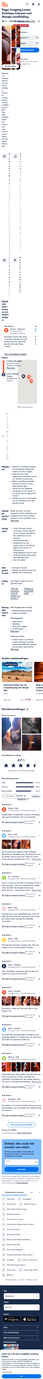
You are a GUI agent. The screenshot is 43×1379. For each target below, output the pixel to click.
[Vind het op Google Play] (12, 1319)
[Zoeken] (27, 4)
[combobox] (23, 799)
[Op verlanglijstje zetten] (30, 664)
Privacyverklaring (22, 1183)
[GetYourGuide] (5, 4)
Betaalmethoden (10, 1342)
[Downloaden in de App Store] (30, 1319)
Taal (5, 1291)
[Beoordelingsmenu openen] (39, 809)
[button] (13, 21)
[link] (17, 682)
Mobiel (6, 1314)
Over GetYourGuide (11, 1333)
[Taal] (33, 4)
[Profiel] (38, 4)
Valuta (6, 1302)
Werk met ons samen (12, 1338)
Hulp (5, 1327)
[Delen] (39, 21)
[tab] (14, 1192)
